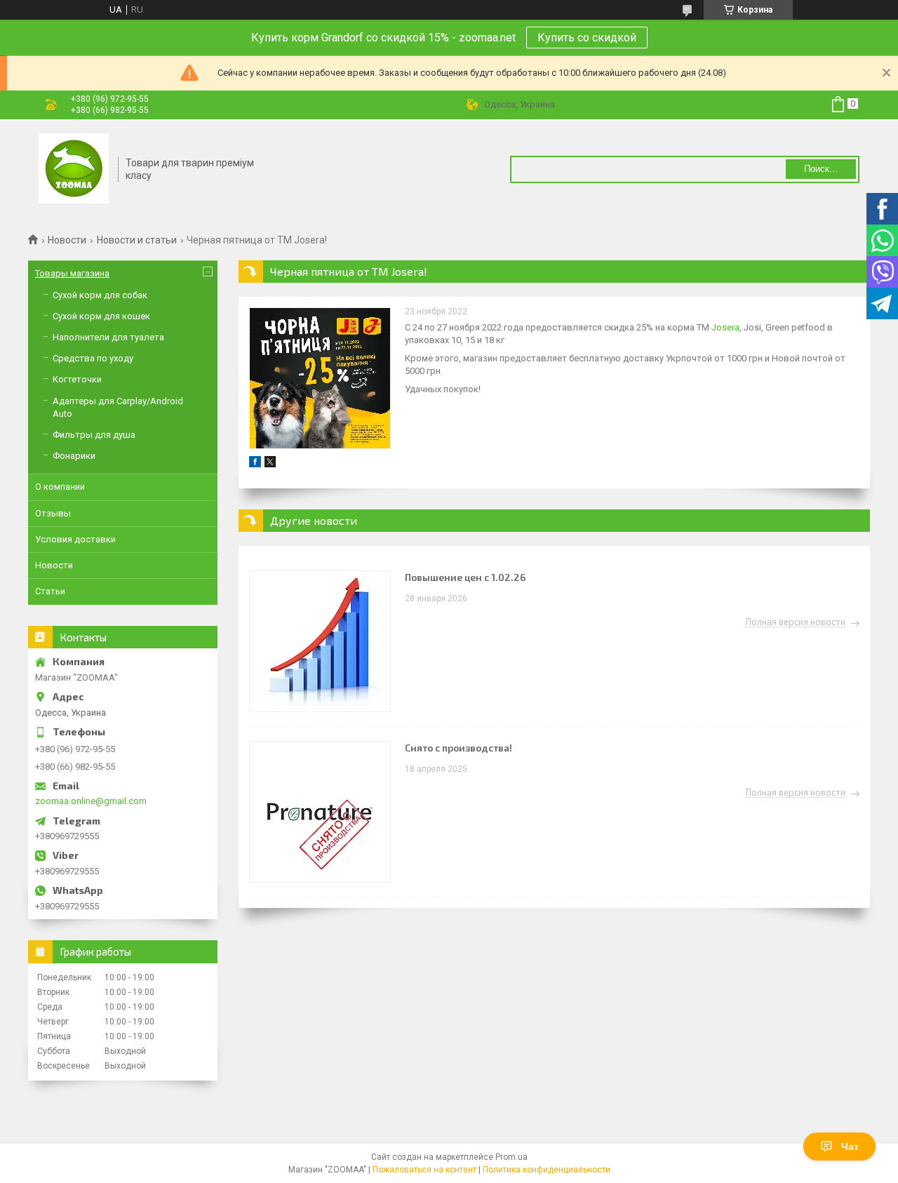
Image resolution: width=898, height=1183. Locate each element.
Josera (725, 327)
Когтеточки (77, 379)
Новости (67, 240)
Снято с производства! (458, 748)
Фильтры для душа (94, 434)
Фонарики (74, 455)
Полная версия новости (795, 622)
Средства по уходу (93, 358)
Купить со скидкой (586, 37)
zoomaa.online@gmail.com (91, 801)
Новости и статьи (137, 240)
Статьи (50, 591)
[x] (270, 464)
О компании (60, 486)
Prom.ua (511, 1157)
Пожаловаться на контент (424, 1170)
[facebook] (255, 464)
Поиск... (821, 168)
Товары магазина (72, 273)
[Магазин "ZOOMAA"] (74, 169)
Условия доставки (75, 539)
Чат (850, 1146)
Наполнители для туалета (108, 337)
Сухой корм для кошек (101, 316)
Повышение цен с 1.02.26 (465, 577)
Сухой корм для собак (100, 295)
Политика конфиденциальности (546, 1170)
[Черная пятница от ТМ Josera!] (320, 378)
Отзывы (53, 513)
